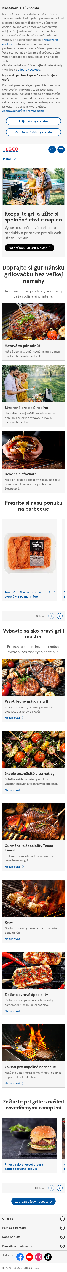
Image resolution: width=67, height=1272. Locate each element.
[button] (52, 149)
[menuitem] (52, 149)
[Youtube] (29, 1257)
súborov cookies (29, 69)
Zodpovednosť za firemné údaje (23, 111)
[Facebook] (20, 1257)
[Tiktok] (48, 1257)
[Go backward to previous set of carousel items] (51, 616)
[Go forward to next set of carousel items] (60, 616)
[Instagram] (39, 1257)
